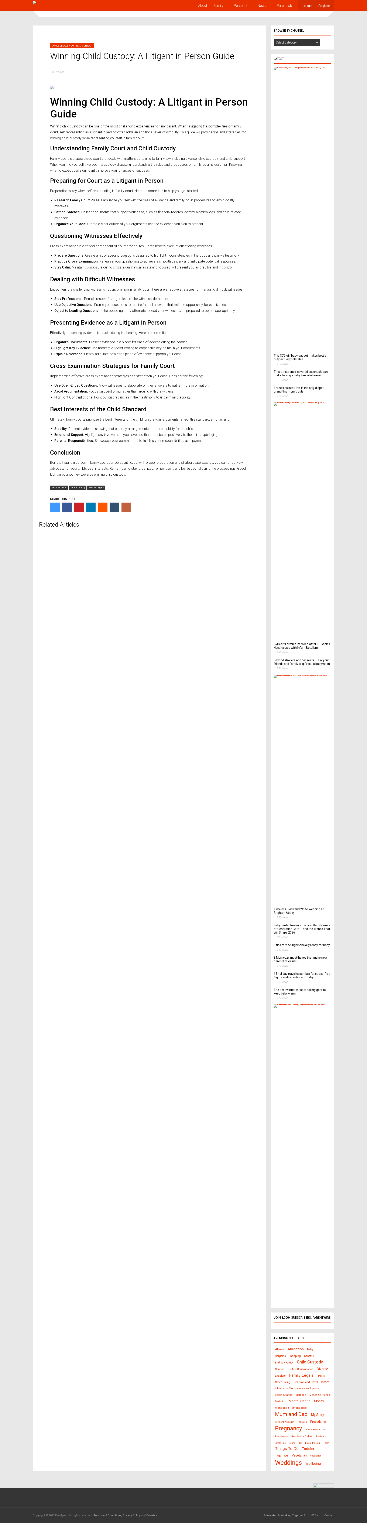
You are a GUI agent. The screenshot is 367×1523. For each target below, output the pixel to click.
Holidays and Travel (306, 1382)
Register (324, 5)
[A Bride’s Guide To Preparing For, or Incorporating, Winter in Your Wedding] (301, 402)
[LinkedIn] (91, 507)
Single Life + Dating (285, 1443)
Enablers (280, 1375)
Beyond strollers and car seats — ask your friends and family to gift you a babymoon (302, 661)
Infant (325, 1382)
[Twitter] (55, 507)
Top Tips (281, 1455)
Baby (310, 1349)
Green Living (282, 1382)
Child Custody (77, 487)
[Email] (126, 507)
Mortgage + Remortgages (291, 1407)
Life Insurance (283, 1394)
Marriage (301, 1394)
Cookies (151, 1515)
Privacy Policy (131, 1515)
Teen (326, 1442)
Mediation (280, 1401)
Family (218, 6)
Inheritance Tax (284, 1388)
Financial (321, 1376)
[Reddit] (102, 507)
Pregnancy (288, 1428)
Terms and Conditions (107, 1515)
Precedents (318, 1421)
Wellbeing (313, 1464)
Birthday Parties (284, 1362)
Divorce (322, 1369)
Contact (87, 45)
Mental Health (300, 1401)
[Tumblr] (114, 507)
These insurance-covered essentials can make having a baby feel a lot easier (301, 373)
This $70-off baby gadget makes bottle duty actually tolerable (300, 357)
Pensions (302, 1422)
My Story (317, 1415)
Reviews (321, 1436)
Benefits (309, 1356)
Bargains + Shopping (288, 1356)
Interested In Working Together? (284, 1515)
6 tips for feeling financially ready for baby (302, 945)
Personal (240, 6)
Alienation (296, 1349)
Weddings (288, 1462)
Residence (281, 1436)
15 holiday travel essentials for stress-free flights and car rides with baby (302, 975)
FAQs (314, 1515)
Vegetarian (299, 1455)
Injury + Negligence (307, 1388)
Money (319, 1401)
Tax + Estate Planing (309, 1443)
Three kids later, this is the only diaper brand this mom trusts (299, 389)
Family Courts (58, 487)
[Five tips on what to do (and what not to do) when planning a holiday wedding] (301, 674)
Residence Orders (301, 1436)
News (262, 6)
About (202, 6)
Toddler (308, 1449)
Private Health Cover (315, 1429)
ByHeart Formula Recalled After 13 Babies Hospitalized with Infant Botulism (302, 645)
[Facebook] (67, 507)
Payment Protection (284, 1422)
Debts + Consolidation (300, 1369)
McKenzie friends (319, 1394)
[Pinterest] (79, 507)
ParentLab (284, 6)
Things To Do (287, 1448)
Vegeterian (315, 1455)
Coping (75, 45)
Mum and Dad (291, 1414)
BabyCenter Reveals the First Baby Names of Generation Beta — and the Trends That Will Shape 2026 (302, 929)
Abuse (279, 1349)
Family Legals (59, 45)
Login (308, 5)
